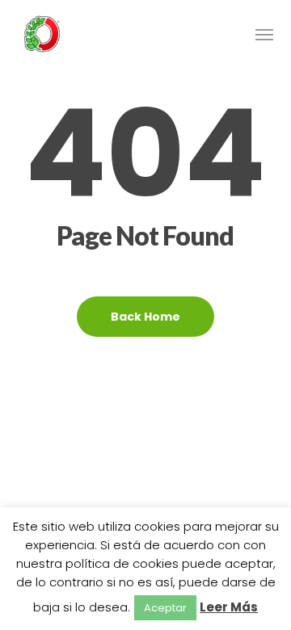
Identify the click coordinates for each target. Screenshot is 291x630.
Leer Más (229, 606)
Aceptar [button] (165, 607)
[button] (264, 34)
